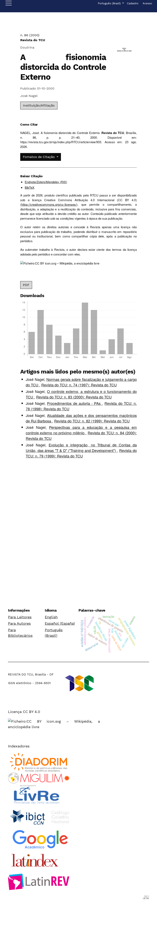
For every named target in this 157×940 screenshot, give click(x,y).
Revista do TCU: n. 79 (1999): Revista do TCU (81, 453)
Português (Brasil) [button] (110, 3)
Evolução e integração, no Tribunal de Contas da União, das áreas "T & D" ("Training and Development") (81, 447)
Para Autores (19, 623)
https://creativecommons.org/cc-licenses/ (48, 204)
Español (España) (60, 623)
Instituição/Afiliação (39, 105)
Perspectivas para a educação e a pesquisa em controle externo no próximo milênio (81, 430)
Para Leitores (19, 617)
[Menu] (8, 4)
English (51, 617)
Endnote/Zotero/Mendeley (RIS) (46, 182)
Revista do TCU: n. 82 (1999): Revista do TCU (92, 420)
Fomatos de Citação (39, 157)
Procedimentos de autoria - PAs (74, 403)
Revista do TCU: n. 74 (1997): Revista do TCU (79, 384)
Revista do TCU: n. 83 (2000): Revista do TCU (74, 397)
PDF (26, 285)
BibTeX (29, 187)
